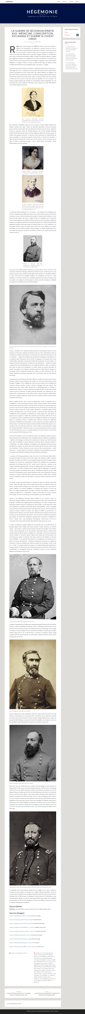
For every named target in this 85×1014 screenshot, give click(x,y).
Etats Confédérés (38, 961)
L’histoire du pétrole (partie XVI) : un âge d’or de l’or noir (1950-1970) (71, 48)
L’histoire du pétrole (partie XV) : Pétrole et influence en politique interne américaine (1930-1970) (71, 57)
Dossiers (71, 1)
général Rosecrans (49, 968)
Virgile (39, 41)
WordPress (46, 1011)
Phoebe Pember (38, 977)
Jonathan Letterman (47, 973)
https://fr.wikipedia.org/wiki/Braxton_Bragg (20, 939)
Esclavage (36, 960)
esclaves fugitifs (51, 960)
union (35, 980)
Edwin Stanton (37, 958)
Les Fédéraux (51, 975)
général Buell (51, 965)
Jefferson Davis (38, 973)
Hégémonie (9, 1)
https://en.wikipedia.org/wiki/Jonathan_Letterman (22, 931)
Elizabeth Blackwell (47, 958)
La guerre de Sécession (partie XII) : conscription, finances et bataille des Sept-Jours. (19, 993)
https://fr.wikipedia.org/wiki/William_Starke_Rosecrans (23, 946)
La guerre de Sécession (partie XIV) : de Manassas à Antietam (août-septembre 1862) (47, 993)
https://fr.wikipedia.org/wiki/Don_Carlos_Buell (21, 935)
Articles (64, 1)
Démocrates (51, 956)
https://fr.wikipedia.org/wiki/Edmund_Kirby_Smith (22, 942)
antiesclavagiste (42, 954)
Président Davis (47, 977)
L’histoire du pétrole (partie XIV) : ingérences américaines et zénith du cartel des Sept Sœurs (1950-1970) (71, 65)
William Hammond (42, 980)
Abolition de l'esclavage (42, 953)
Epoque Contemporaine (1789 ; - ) (20, 953)
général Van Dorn (46, 970)
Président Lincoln (38, 978)
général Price (40, 968)
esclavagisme (43, 960)
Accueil (58, 1)
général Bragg (44, 965)
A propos (77, 1)
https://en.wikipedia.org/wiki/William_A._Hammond (22, 927)
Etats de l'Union (47, 961)
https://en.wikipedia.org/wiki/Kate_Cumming (20, 916)
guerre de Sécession (46, 972)
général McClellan (46, 966)
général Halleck (38, 966)
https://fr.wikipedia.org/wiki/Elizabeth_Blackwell (21, 923)
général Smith (37, 970)
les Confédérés (43, 975)
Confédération (43, 956)
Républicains (46, 978)
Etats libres (44, 963)
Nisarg (56, 1011)
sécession (52, 978)
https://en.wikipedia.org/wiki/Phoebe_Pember (21, 919)
